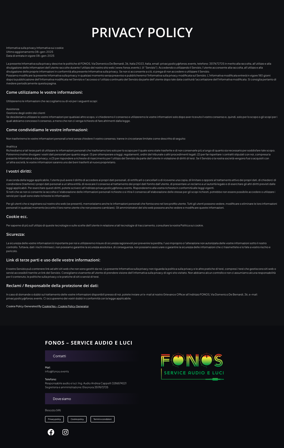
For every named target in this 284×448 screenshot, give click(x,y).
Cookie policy (77, 419)
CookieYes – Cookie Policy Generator (65, 306)
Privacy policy (54, 419)
